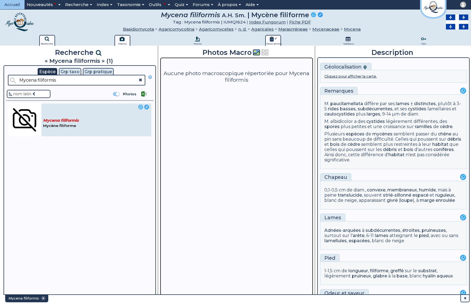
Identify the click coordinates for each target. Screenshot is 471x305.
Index (103, 4)
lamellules (335, 240)
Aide (250, 4)
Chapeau (335, 177)
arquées (352, 230)
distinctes (425, 103)
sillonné (402, 195)
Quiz (180, 4)
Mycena (352, 29)
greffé (397, 270)
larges (373, 114)
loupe (406, 200)
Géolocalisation (343, 67)
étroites (411, 230)
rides (333, 108)
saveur (356, 293)
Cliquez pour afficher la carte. (350, 76)
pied (424, 235)
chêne (444, 134)
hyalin (429, 276)
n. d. (242, 29)
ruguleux (444, 195)
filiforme (379, 270)
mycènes (382, 134)
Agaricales (262, 29)
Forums (201, 4)
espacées (359, 240)
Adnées (332, 230)
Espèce (47, 71)
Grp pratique (98, 71)
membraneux (402, 190)
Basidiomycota (138, 29)
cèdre (446, 126)
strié (388, 195)
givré (392, 200)
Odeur (332, 293)
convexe (376, 190)
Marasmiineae (293, 29)
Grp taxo (70, 71)
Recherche (77, 4)
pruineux (361, 276)
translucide (350, 195)
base (402, 276)
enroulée (445, 200)
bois (335, 144)
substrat (427, 270)
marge (427, 200)
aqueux (445, 276)
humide (427, 190)
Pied (329, 258)
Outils (155, 4)
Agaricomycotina (176, 29)
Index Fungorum (267, 22)
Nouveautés (40, 4)
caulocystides (339, 114)
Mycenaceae (325, 29)
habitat (440, 144)
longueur (358, 270)
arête (358, 235)
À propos (227, 4)
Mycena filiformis (190, 15)
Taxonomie (129, 4)
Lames (332, 217)
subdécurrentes (375, 108)
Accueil (12, 4)
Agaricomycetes (216, 29)
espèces (355, 134)
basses (348, 108)
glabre (380, 276)
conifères (443, 149)
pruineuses (434, 230)
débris (454, 139)
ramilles (423, 126)
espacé (420, 195)
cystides (417, 108)
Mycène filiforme (280, 15)
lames (402, 103)
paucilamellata (346, 103)
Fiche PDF (300, 22)
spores (332, 126)
